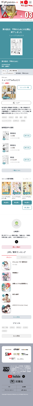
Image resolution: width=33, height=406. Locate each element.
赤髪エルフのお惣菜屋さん (20, 283)
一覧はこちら (16, 170)
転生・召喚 (5, 327)
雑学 (25, 117)
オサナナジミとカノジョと (20, 305)
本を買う (6, 202)
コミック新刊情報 (7, 179)
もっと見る (16, 317)
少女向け (4, 331)
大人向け (25, 327)
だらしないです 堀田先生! (19, 262)
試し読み (27, 207)
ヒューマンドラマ (6, 120)
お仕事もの (16, 120)
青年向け (4, 117)
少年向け (12, 327)
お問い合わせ (24, 390)
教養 (16, 117)
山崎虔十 (7, 66)
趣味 (21, 117)
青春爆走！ (15, 272)
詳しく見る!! (16, 247)
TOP (9, 386)
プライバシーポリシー (9, 390)
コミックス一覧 (24, 87)
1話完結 (23, 120)
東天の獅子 (15, 294)
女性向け (11, 117)
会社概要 (24, 386)
